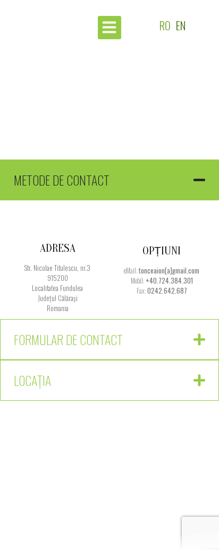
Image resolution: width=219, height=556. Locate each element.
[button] (109, 27)
